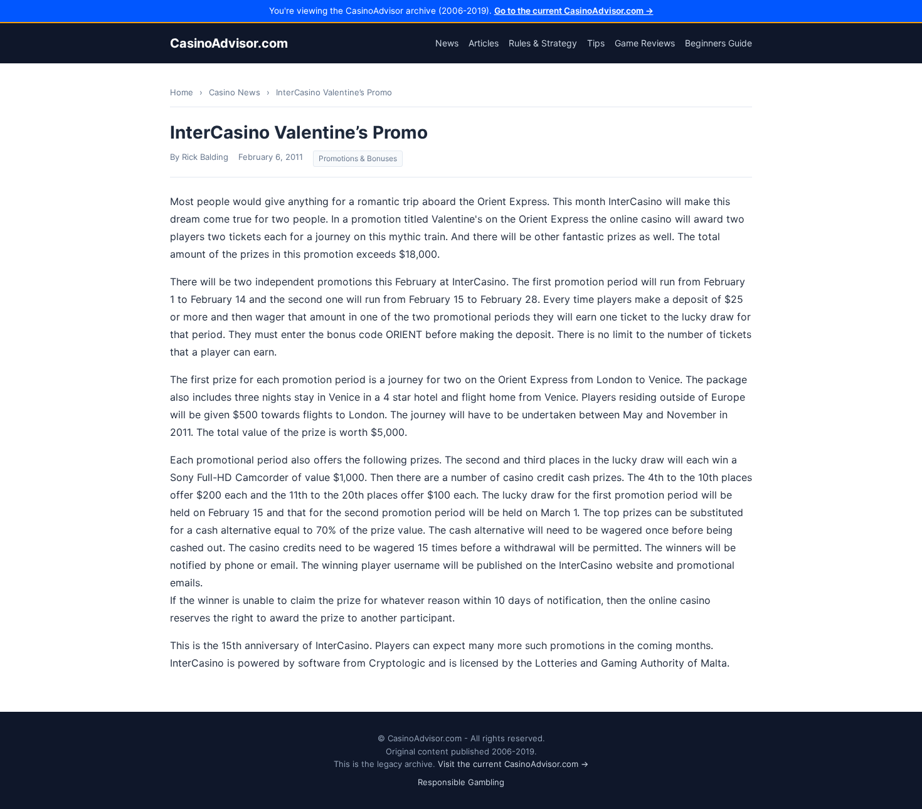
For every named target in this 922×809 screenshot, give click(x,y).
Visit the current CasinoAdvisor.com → (513, 764)
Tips (596, 43)
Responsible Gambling (461, 782)
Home (181, 92)
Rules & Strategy (543, 43)
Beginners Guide (718, 43)
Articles (484, 43)
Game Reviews (645, 43)
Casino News (234, 92)
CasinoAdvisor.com (229, 43)
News (446, 43)
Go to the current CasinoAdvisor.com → (574, 11)
